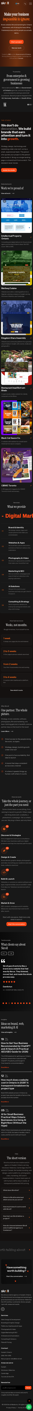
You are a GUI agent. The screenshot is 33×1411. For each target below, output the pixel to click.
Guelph (3, 1367)
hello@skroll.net (16, 1359)
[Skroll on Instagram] (2, 1309)
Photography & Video (8, 1329)
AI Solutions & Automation (10, 1336)
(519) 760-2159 (6, 1355)
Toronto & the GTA (7, 1377)
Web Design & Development (10, 1319)
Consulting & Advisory (8, 1339)
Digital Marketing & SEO (9, 1332)
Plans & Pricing (6, 1342)
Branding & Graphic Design (10, 1323)
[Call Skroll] (25, 3)
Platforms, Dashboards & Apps (11, 1326)
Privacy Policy (11, 1408)
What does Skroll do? (11, 1190)
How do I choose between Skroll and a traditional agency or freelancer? (15, 1228)
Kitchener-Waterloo (8, 1370)
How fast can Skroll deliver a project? (13, 1217)
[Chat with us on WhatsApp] (29, 1407)
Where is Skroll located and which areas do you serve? (13, 1198)
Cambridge (5, 1373)
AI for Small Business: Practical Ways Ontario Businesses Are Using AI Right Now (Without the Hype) (13, 1120)
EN (17, 3)
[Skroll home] (5, 1291)
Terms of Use (22, 1408)
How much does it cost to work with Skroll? (14, 1208)
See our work (16, 48)
